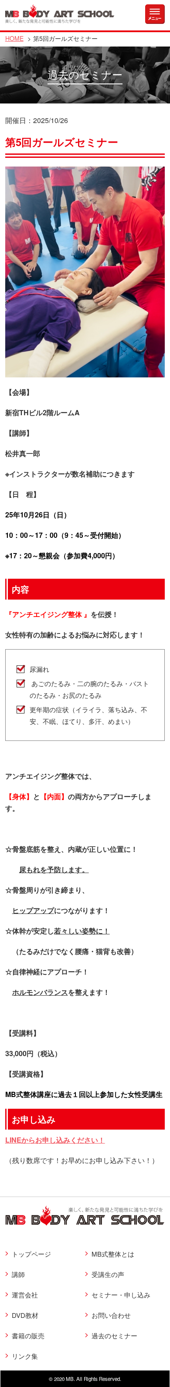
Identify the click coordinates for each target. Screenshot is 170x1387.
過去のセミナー (114, 1335)
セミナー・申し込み (121, 1294)
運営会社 (25, 1294)
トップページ (31, 1253)
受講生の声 (108, 1274)
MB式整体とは (113, 1253)
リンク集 (25, 1355)
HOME (14, 38)
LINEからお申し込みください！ (55, 1140)
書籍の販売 (28, 1335)
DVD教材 (25, 1315)
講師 (18, 1274)
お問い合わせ (111, 1315)
